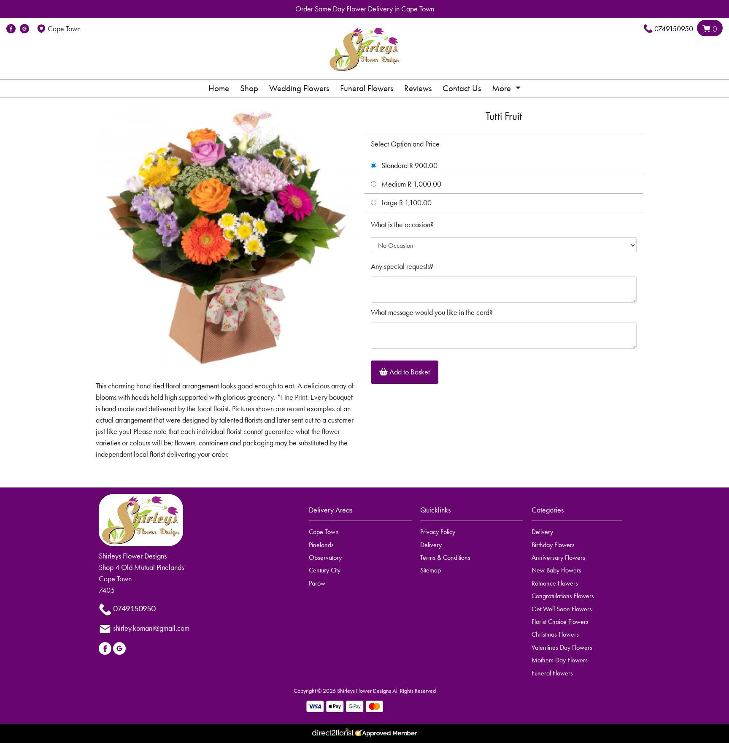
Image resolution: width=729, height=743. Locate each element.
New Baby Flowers (556, 570)
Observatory (325, 557)
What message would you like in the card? (432, 312)
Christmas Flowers (555, 634)
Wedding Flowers (299, 88)
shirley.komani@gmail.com (151, 628)
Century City (324, 570)
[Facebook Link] (11, 28)
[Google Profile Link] (24, 28)
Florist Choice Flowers (560, 622)
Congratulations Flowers (563, 596)
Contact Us (462, 88)
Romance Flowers (555, 583)
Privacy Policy (437, 532)
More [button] (502, 88)
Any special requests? (402, 266)
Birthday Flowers (553, 545)
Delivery (431, 545)
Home (218, 88)
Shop (249, 88)
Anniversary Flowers (558, 557)
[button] (364, 512)
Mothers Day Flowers (560, 660)
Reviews (418, 88)
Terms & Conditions (445, 557)
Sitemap (430, 570)
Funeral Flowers (366, 88)
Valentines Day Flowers (562, 647)
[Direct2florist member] (364, 733)
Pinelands (321, 545)
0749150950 (673, 28)
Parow (317, 583)
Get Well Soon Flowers (562, 609)
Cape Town (324, 532)
